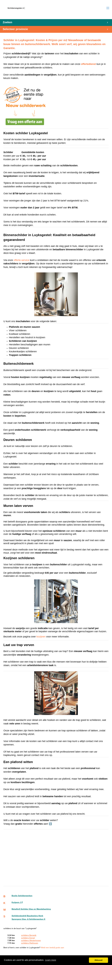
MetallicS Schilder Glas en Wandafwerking (31, 909)
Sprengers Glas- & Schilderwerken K (28, 919)
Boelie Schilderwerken (22, 896)
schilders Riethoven (29, 943)
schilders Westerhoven (31, 940)
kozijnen (40, 636)
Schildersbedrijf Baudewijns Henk (27, 916)
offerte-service (21, 260)
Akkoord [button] (98, 960)
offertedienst (88, 64)
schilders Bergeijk (28, 935)
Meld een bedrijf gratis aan (52, 948)
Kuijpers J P (17, 902)
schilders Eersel (28, 938)
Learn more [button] (50, 960)
